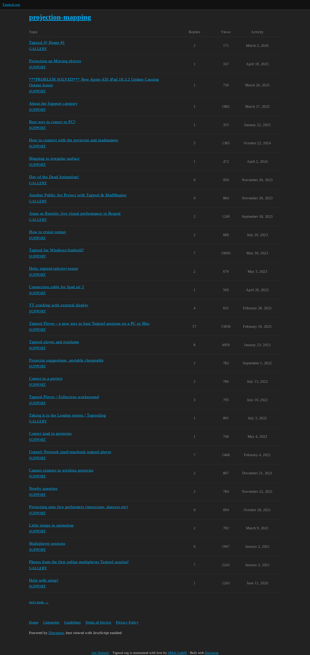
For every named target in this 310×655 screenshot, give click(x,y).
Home (33, 622)
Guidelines (72, 622)
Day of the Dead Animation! (54, 177)
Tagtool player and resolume (54, 342)
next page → (39, 602)
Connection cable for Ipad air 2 (56, 287)
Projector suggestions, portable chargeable (66, 360)
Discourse (56, 633)
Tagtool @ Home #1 (47, 42)
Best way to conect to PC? (52, 122)
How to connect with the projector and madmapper (73, 140)
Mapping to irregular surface (54, 158)
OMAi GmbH (177, 653)
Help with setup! (43, 580)
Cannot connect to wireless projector (61, 470)
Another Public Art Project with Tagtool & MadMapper (78, 195)
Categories (51, 622)
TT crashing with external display (59, 305)
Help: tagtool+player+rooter (53, 268)
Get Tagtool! (100, 653)
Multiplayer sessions (47, 543)
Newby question (43, 488)
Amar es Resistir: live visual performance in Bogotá (75, 213)
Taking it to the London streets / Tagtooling (67, 415)
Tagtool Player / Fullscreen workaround (64, 397)
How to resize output (47, 232)
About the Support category (53, 103)
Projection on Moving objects (55, 61)
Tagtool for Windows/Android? (56, 250)
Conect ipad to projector (50, 433)
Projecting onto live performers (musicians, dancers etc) (78, 507)
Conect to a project (46, 378)
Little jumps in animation (51, 525)
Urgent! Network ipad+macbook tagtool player (70, 452)
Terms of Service (98, 622)
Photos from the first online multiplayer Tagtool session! (79, 562)
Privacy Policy (127, 622)
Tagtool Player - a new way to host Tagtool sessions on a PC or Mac (89, 323)
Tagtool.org (11, 5)
